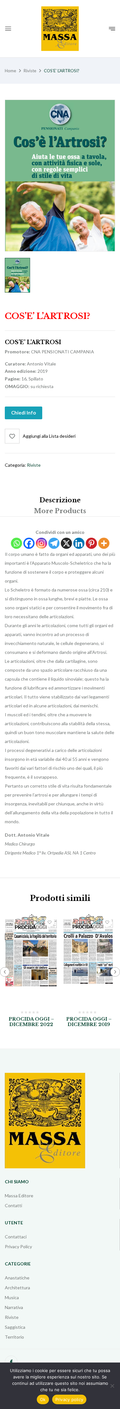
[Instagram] (41, 543)
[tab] (60, 500)
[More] (103, 543)
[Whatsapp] (16, 543)
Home (10, 70)
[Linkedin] (78, 543)
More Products (60, 511)
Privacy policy (69, 1399)
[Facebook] (29, 543)
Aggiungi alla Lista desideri (49, 436)
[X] (66, 543)
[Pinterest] (91, 543)
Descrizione (60, 500)
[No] (112, 1386)
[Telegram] (54, 543)
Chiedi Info (23, 412)
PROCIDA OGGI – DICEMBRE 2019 (89, 1021)
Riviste (30, 70)
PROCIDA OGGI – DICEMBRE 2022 (31, 1021)
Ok (43, 1399)
